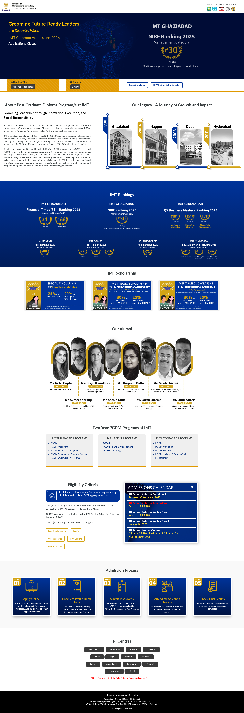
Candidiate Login (137, 85)
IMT (130, 709)
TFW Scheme (76, 539)
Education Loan (55, 546)
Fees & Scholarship (57, 531)
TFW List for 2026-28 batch (166, 85)
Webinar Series (55, 539)
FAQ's (76, 531)
